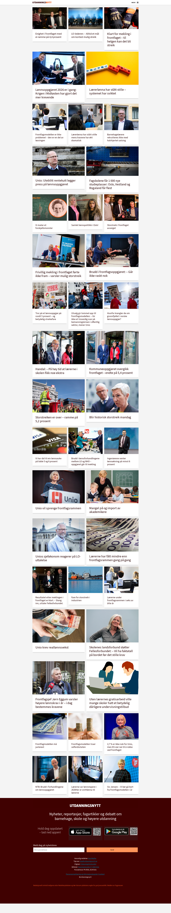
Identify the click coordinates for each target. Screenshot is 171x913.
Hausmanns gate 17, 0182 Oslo (88, 867)
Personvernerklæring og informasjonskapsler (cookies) (85, 874)
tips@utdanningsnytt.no (88, 861)
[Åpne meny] (137, 2)
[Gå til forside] (41, 2)
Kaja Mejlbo (92, 858)
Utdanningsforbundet (88, 864)
